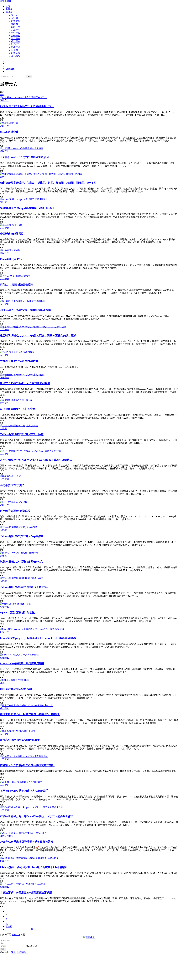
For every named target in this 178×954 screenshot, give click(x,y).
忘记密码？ (22, 952)
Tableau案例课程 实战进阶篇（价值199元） (25, 587)
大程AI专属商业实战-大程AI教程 (19, 360)
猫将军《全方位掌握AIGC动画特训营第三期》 (27, 765)
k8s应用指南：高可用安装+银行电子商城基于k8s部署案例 (33, 867)
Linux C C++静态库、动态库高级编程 (22, 663)
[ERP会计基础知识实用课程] (14, 680)
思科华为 (15, 44)
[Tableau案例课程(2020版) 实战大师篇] (19, 425)
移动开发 (15, 41)
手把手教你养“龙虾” (12, 485)
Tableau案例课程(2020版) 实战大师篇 (22, 434)
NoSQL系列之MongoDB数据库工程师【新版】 (27, 208)
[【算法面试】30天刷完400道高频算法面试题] (23, 884)
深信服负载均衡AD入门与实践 (18, 408)
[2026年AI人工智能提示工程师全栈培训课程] (22, 301)
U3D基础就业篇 (9, 131)
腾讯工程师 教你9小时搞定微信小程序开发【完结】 (30, 714)
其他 (2, 683)
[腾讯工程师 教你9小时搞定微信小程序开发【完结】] (26, 705)
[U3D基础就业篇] (9, 123)
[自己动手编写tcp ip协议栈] (13, 502)
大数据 (14, 18)
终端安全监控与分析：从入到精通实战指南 (25, 383)
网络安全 (15, 21)
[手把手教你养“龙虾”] (11, 476)
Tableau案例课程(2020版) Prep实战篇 (22, 536)
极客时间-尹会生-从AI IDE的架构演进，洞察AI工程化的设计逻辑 (38, 335)
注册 (13, 952)
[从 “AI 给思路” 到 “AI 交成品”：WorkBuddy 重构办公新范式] (30, 451)
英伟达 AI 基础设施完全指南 (16, 284)
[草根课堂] (5, 1)
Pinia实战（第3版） (11, 259)
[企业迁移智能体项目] (11, 225)
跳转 (33, 929)
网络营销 (15, 53)
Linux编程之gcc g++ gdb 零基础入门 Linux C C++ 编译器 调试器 (38, 638)
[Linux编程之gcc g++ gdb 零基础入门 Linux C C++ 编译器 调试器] (32, 629)
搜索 (29, 76)
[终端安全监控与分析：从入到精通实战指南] (22, 374)
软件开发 (15, 33)
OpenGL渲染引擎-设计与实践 (17, 612)
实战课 (9, 12)
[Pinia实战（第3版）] (10, 250)
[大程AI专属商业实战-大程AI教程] (17, 352)
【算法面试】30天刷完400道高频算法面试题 (26, 892)
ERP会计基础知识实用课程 (16, 689)
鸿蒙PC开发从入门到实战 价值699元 (21, 561)
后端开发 (15, 35)
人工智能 (15, 30)
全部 (2, 94)
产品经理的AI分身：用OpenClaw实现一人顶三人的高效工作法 (36, 816)
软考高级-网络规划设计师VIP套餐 (20, 739)
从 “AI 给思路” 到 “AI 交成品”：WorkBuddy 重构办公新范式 (36, 459)
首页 (8, 6)
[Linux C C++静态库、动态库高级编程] (19, 655)
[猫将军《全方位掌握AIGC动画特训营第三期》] (24, 756)
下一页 (9, 926)
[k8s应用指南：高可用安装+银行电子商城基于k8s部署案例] (29, 858)
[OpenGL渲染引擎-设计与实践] (15, 604)
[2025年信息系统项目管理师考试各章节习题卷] (23, 833)
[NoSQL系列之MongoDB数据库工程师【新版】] (24, 199)
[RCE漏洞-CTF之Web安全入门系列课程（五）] (23, 97)
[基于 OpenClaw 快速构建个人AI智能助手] (21, 782)
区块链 (14, 50)
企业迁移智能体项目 (12, 233)
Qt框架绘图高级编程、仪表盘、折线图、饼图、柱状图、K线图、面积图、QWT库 (48, 182)
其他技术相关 (6, 836)
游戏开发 (15, 38)
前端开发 (15, 27)
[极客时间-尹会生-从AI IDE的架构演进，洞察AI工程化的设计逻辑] (33, 326)
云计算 (14, 15)
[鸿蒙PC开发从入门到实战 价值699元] (19, 553)
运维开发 (15, 47)
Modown (16, 934)
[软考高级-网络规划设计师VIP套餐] (17, 731)
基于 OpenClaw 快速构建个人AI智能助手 (24, 790)
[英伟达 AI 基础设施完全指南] (15, 276)
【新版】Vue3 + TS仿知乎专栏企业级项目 (24, 157)
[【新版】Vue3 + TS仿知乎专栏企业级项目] (21, 148)
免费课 (9, 9)
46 (7, 924)
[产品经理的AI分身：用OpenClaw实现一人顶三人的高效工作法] (31, 807)
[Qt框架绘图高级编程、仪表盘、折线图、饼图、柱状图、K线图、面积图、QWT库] (41, 174)
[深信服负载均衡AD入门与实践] (16, 400)
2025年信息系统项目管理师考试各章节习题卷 (26, 841)
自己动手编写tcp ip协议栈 (15, 510)
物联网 (14, 24)
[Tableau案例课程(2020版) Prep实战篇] (18, 527)
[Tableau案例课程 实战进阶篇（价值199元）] (22, 578)
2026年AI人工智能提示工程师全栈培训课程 (25, 310)
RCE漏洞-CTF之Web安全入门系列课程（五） (27, 106)
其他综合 (15, 56)
